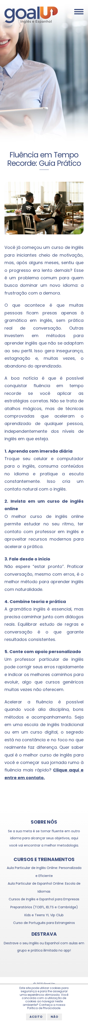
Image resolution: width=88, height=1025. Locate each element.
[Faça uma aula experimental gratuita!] (44, 73)
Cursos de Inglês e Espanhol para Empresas (44, 899)
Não (54, 1017)
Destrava (44, 934)
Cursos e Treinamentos (44, 859)
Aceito (36, 1017)
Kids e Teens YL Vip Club (44, 915)
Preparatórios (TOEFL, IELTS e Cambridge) (44, 907)
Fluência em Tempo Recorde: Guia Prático (44, 158)
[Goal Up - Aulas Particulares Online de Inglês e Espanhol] (31, 22)
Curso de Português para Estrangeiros (44, 922)
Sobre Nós (44, 822)
